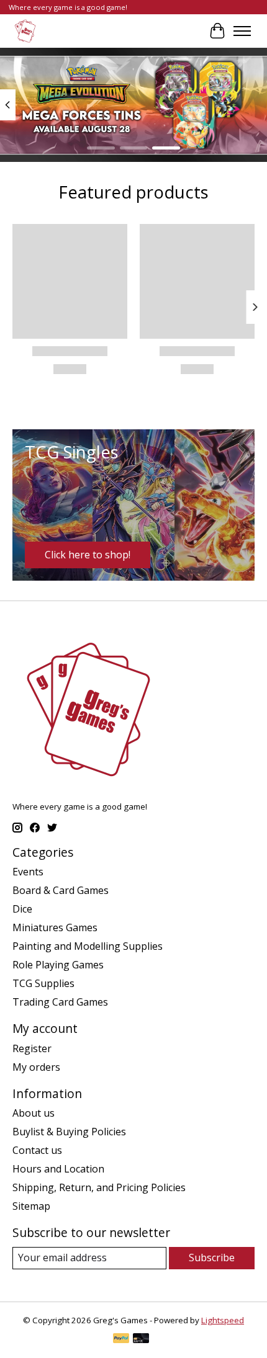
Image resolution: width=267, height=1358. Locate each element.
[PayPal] (121, 1339)
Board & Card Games (60, 890)
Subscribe (212, 1257)
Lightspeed (222, 1320)
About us (33, 1113)
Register (32, 1048)
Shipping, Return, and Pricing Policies (99, 1187)
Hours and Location (58, 1169)
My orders (36, 1067)
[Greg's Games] (25, 30)
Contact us (37, 1150)
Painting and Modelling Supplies (87, 946)
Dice (22, 909)
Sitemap (31, 1206)
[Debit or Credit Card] (141, 1339)
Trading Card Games (60, 1002)
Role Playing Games (58, 965)
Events (27, 871)
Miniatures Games (54, 927)
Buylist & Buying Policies (69, 1131)
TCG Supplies (43, 983)
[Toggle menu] (242, 31)
